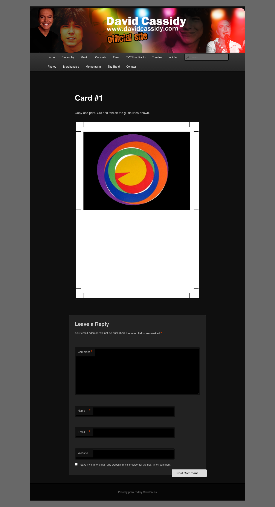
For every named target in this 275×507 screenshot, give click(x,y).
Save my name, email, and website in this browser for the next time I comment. (125, 464)
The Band (114, 66)
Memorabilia (93, 66)
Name (84, 410)
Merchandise (71, 66)
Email (84, 431)
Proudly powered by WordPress (137, 492)
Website (83, 453)
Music (84, 57)
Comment (85, 351)
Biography (68, 57)
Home (51, 57)
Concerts (100, 57)
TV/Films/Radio (135, 57)
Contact (131, 66)
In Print (172, 57)
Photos (51, 66)
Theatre (157, 57)
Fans (116, 57)
